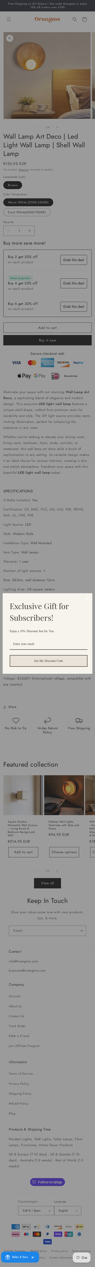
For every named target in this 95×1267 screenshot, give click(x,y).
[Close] (87, 598)
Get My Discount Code (48, 661)
